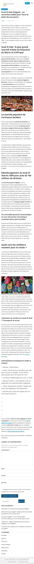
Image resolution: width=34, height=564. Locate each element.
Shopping (4, 9)
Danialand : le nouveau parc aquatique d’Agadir (15, 509)
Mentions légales (12, 562)
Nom (3, 468)
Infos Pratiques (5, 544)
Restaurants (5, 547)
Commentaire (5, 450)
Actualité (3, 535)
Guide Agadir (12, 559)
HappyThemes (25, 559)
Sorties (3, 554)
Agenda (3, 538)
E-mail (3, 475)
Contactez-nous (23, 562)
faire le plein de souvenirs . (16, 431)
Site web (3, 482)
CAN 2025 (4, 541)
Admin (3, 20)
